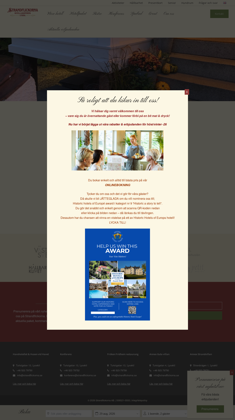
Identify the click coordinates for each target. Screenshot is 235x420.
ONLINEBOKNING (117, 185)
